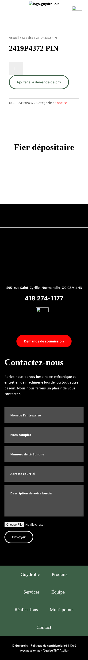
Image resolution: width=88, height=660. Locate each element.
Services (31, 591)
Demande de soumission (44, 341)
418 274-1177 (44, 298)
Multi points (61, 609)
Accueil (14, 37)
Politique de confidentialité (49, 646)
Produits (60, 574)
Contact (44, 627)
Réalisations (26, 609)
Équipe (58, 591)
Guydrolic (30, 574)
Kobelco (27, 37)
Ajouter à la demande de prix (39, 82)
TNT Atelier (61, 650)
